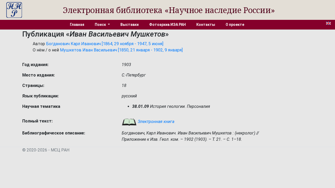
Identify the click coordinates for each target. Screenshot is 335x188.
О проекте (235, 24)
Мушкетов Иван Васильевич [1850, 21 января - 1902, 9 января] (121, 50)
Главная (77, 24)
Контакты (205, 24)
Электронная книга (155, 121)
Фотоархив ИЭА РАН (167, 24)
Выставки (129, 24)
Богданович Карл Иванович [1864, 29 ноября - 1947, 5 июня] (104, 43)
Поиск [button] (101, 24)
